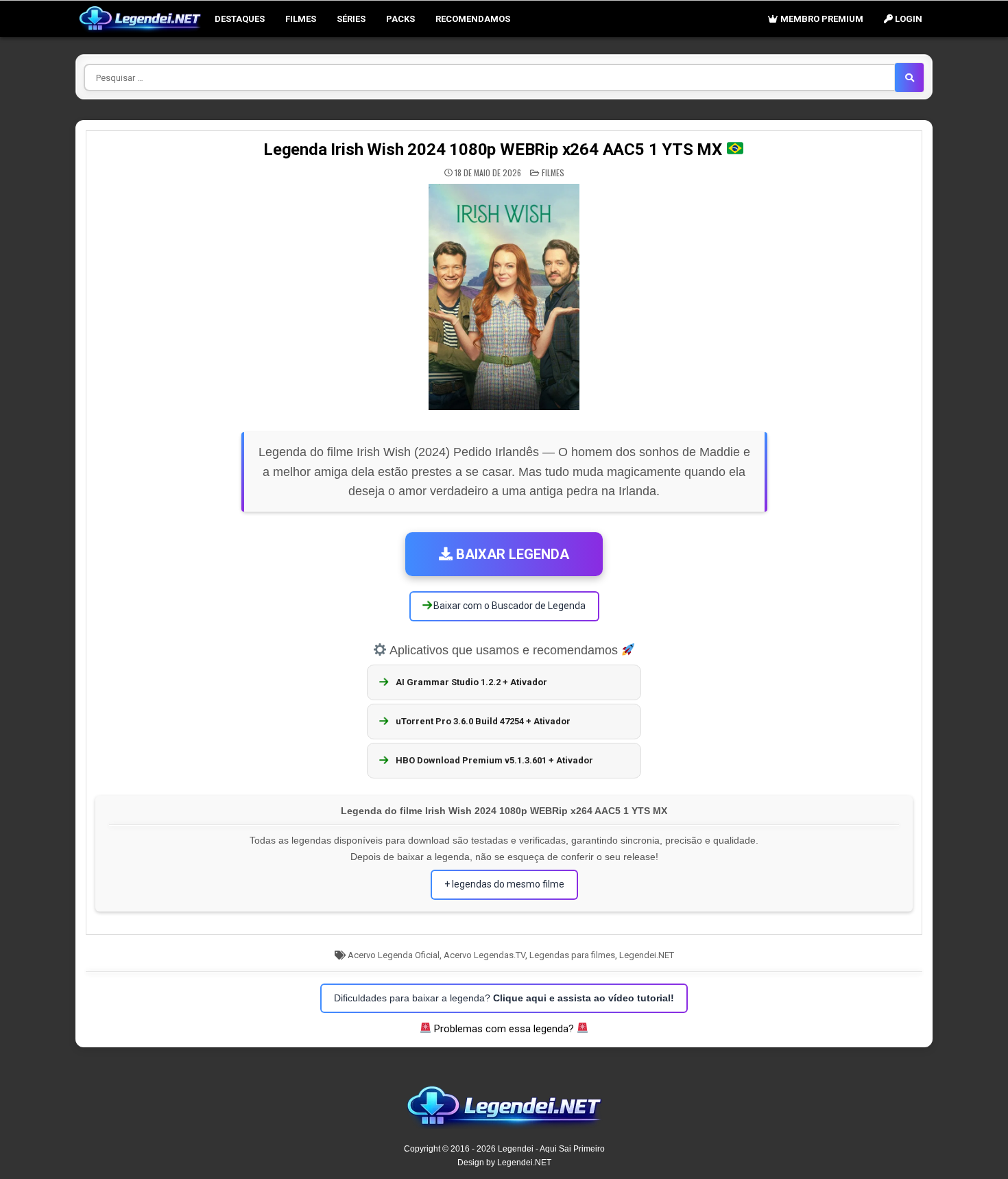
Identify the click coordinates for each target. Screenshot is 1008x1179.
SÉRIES (351, 19)
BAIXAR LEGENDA (511, 554)
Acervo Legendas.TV (484, 955)
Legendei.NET (646, 955)
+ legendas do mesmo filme (504, 884)
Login (907, 19)
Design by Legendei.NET (504, 1162)
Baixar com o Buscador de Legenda (508, 605)
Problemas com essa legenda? (504, 1029)
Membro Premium (820, 19)
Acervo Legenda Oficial (394, 955)
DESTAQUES (240, 19)
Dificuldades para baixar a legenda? (504, 997)
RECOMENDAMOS (472, 19)
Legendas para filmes (572, 955)
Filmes (300, 19)
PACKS (400, 19)
